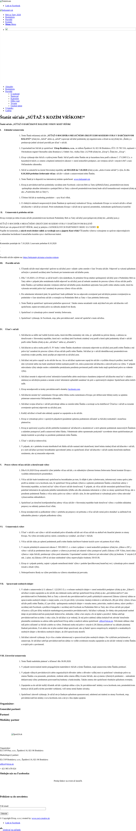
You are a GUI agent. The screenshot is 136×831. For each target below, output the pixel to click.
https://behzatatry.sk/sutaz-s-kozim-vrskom (41, 257)
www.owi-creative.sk (41, 818)
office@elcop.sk (106, 621)
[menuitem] (70, 15)
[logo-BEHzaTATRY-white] (6, 10)
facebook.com (74, 389)
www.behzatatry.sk (82, 179)
